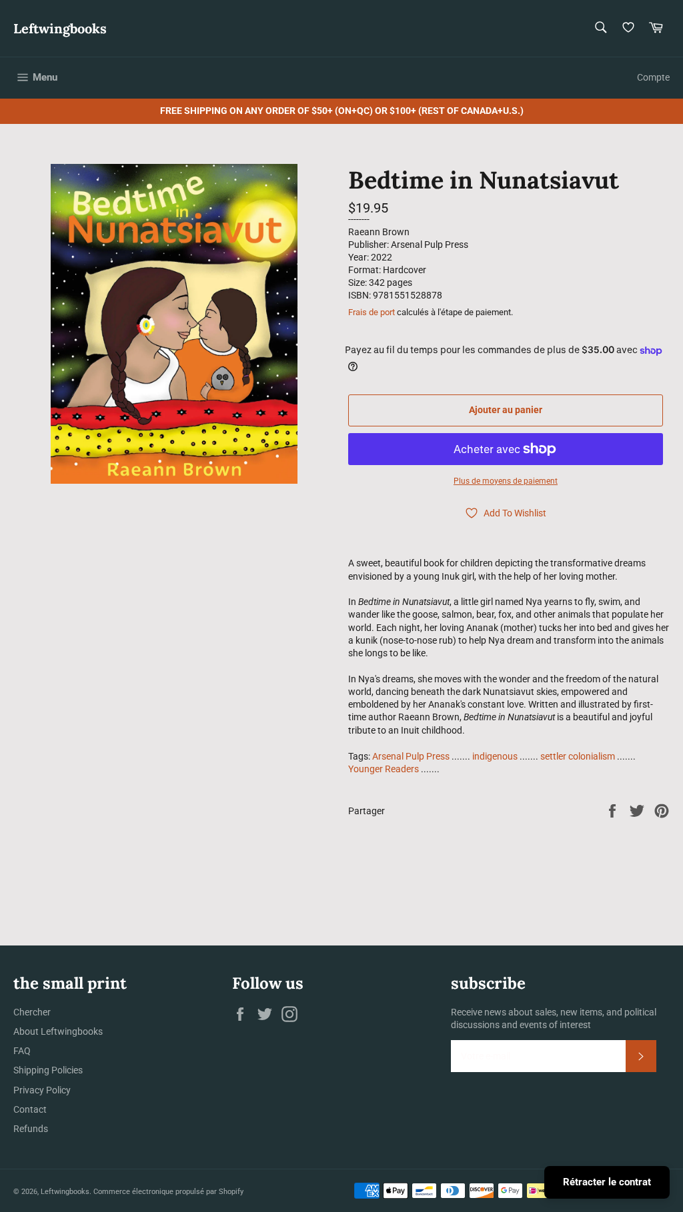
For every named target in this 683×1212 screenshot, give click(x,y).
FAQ (22, 1050)
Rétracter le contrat (607, 1182)
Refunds (30, 1128)
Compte (653, 77)
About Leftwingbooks (58, 1031)
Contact (30, 1109)
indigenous (495, 756)
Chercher (32, 1012)
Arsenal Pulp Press (411, 756)
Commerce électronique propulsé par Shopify (168, 1191)
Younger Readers (383, 769)
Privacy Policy (42, 1090)
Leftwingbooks (60, 28)
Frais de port (371, 312)
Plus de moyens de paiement (506, 481)
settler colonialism (577, 756)
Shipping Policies (48, 1070)
